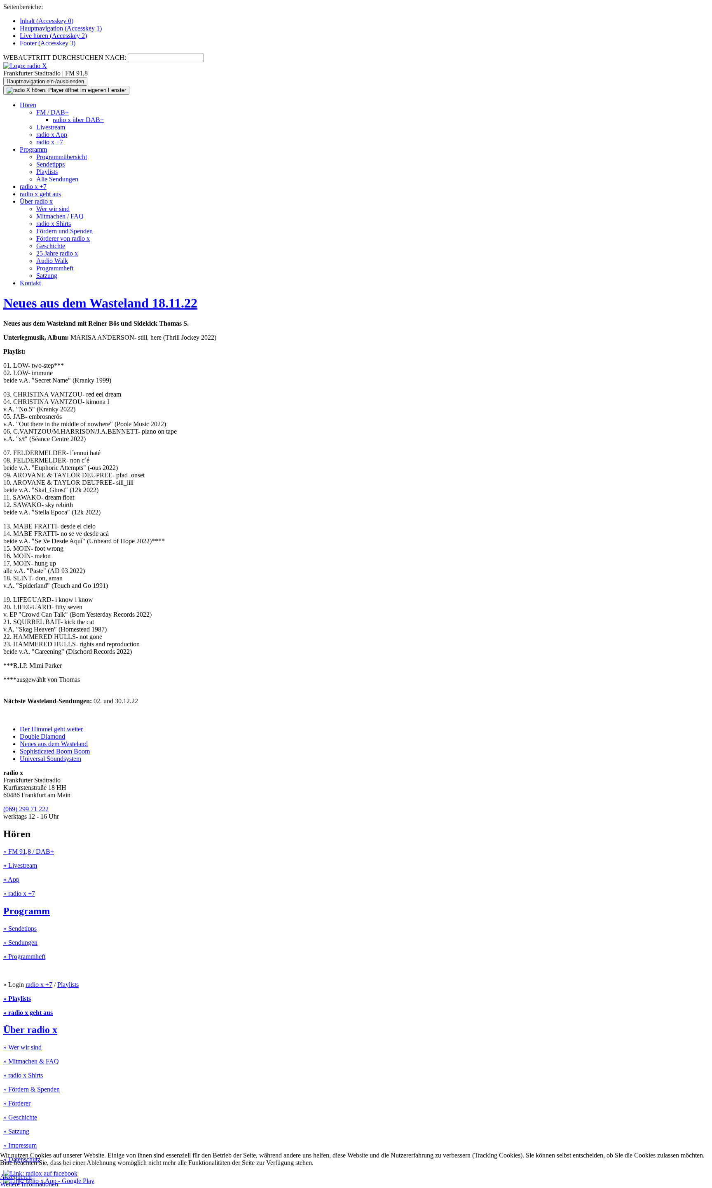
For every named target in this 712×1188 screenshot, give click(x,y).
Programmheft (54, 268)
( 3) (47, 43)
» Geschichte (20, 1117)
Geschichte (50, 245)
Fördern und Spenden (64, 231)
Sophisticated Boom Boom (55, 751)
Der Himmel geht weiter (51, 729)
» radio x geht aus (28, 1012)
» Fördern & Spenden (31, 1089)
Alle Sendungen (57, 179)
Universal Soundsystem (50, 758)
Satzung (46, 275)
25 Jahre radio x (57, 253)
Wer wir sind (53, 208)
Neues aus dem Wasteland (54, 743)
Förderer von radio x (63, 238)
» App (11, 879)
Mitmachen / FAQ (60, 216)
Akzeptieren (16, 1176)
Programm (33, 149)
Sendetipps (50, 164)
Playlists (47, 171)
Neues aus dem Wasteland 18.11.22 (100, 303)
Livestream (50, 127)
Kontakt (30, 282)
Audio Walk (52, 260)
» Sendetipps (20, 928)
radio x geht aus (40, 193)
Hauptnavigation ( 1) (61, 28)
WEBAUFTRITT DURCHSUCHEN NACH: (64, 57)
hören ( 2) (53, 35)
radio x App (51, 134)
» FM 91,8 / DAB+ (28, 851)
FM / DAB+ (52, 112)
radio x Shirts (53, 223)
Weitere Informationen (29, 1184)
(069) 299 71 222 (26, 808)
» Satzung (16, 1131)
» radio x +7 (19, 893)
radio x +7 (49, 142)
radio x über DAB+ (78, 119)
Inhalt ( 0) (46, 20)
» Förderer (16, 1103)
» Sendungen (20, 942)
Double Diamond (42, 736)
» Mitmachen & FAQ (31, 1061)
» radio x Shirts (23, 1075)
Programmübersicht (61, 156)
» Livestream (20, 865)
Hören (28, 104)
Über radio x (36, 201)
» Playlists (17, 998)
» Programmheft (24, 956)
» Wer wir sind (22, 1047)
